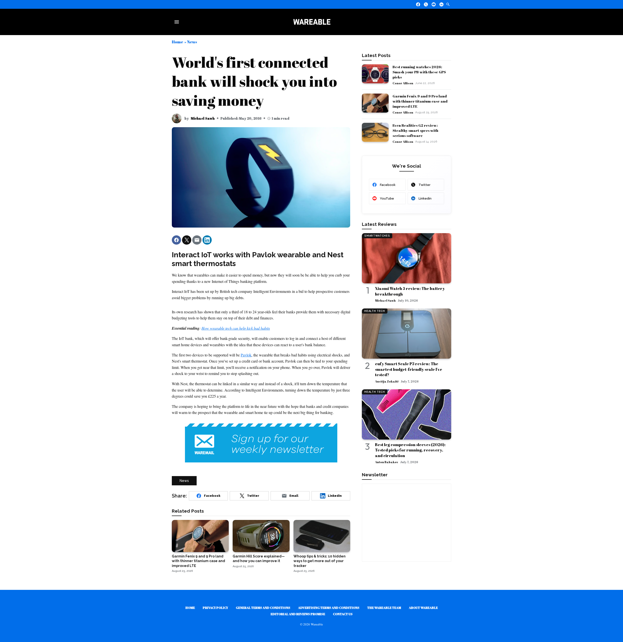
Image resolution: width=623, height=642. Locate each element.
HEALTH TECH (374, 311)
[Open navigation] (177, 22)
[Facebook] (418, 4)
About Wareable (423, 607)
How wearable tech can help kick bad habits (236, 328)
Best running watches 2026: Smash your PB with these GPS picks (419, 71)
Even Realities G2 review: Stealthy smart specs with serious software (415, 130)
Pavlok (246, 354)
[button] (176, 240)
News (192, 42)
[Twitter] (425, 4)
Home (177, 42)
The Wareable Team (384, 607)
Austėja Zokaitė (387, 381)
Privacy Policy (215, 607)
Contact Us (343, 614)
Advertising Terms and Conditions (328, 607)
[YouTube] (433, 4)
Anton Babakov (386, 462)
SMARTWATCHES (377, 235)
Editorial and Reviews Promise (298, 614)
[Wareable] (311, 22)
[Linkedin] (441, 4)
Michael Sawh (203, 118)
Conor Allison (403, 83)
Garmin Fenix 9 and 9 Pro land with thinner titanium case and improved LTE (420, 101)
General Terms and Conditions (263, 607)
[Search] (448, 4)
